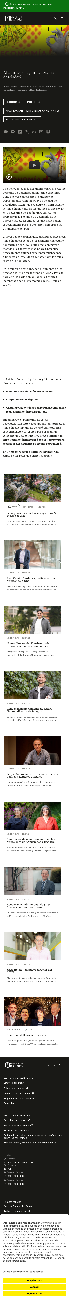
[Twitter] (26, 131)
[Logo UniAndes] (14, 18)
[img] (14, 19)
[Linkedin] (19, 131)
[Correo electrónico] (41, 131)
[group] (32, 503)
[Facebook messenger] (12, 131)
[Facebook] (5, 131)
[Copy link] (48, 131)
